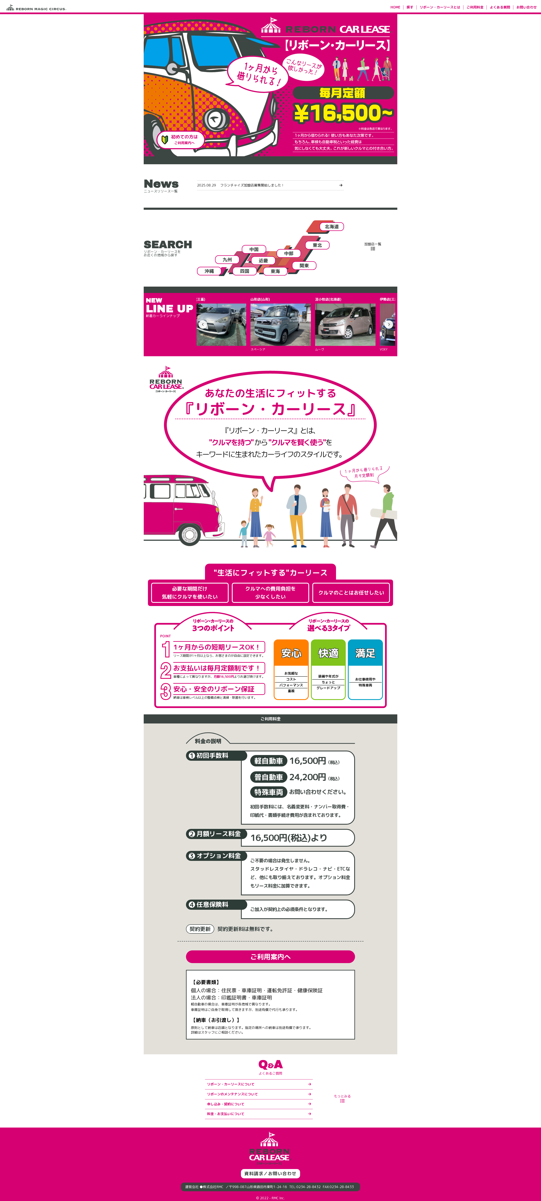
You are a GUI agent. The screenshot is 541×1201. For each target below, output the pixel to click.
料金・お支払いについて (225, 1113)
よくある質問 (500, 7)
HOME (395, 7)
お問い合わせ (526, 7)
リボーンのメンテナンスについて (232, 1094)
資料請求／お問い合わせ (270, 1173)
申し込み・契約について (225, 1104)
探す (410, 7)
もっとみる (342, 1096)
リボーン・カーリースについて (230, 1084)
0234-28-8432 (308, 1186)
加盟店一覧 (372, 244)
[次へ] (389, 324)
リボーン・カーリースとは (440, 7)
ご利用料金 (475, 7)
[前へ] (203, 324)
